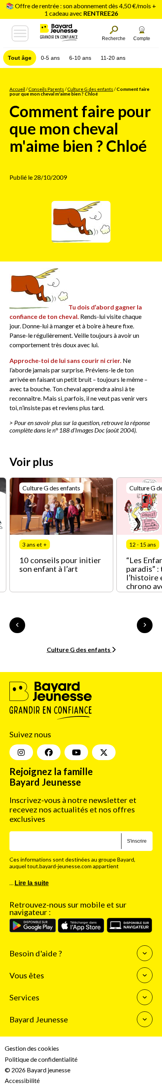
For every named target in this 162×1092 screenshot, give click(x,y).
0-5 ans (50, 58)
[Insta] (21, 752)
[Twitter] (104, 752)
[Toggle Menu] (20, 33)
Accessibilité (22, 1080)
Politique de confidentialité (41, 1059)
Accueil (17, 89)
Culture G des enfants (90, 89)
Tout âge (19, 58)
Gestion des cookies (32, 1048)
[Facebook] (49, 752)
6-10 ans (80, 58)
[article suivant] (145, 625)
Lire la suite (32, 883)
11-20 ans (113, 58)
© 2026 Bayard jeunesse (37, 1070)
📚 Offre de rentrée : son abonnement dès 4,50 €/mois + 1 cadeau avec (81, 9)
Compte (141, 38)
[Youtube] (76, 752)
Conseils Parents (46, 89)
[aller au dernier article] (17, 625)
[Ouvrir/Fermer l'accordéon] (145, 953)
